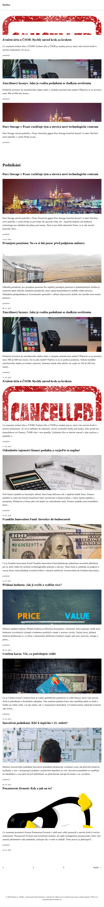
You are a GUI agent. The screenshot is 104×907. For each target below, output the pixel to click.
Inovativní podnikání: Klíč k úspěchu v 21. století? (35, 723)
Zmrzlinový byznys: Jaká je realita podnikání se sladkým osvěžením (47, 83)
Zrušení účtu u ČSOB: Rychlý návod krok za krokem (37, 39)
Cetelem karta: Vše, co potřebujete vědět (29, 653)
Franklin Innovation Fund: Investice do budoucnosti (36, 519)
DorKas (6, 5)
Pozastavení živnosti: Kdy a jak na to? (27, 788)
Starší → (97, 867)
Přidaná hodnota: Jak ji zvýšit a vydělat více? (32, 584)
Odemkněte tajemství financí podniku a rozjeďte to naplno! (41, 450)
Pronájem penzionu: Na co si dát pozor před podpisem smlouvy (44, 243)
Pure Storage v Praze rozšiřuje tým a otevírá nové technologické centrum (50, 126)
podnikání (6, 55)
